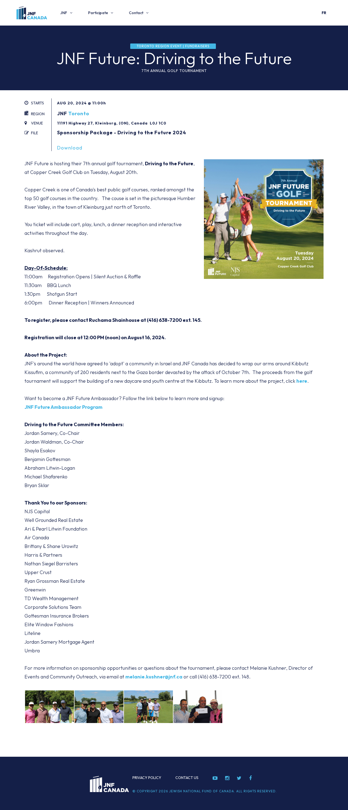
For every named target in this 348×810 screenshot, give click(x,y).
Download (69, 148)
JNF (63, 12)
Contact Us (186, 778)
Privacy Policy (146, 778)
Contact (136, 12)
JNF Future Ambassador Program (63, 407)
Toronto (78, 113)
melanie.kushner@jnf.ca (153, 677)
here (301, 381)
